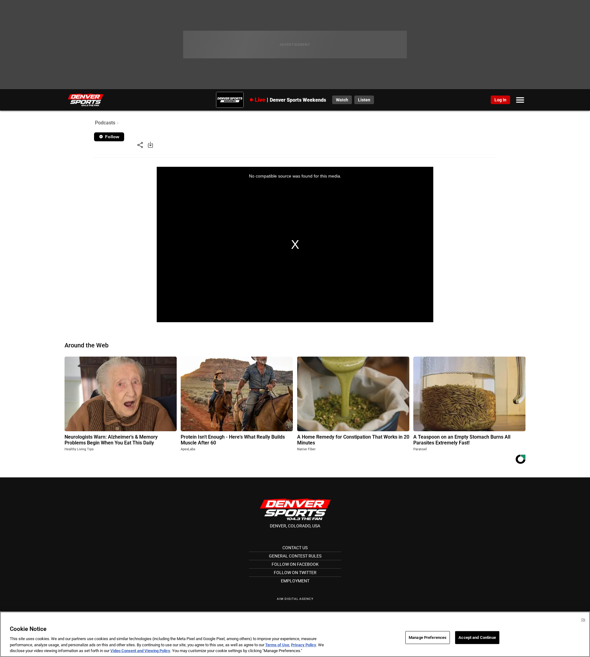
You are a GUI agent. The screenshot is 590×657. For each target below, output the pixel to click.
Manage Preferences (427, 637)
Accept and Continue (477, 637)
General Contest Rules (295, 555)
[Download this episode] (150, 144)
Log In (500, 99)
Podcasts (105, 123)
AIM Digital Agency (295, 598)
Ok (583, 620)
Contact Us (295, 547)
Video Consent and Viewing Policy (140, 650)
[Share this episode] (140, 144)
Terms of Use (277, 645)
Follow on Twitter (295, 572)
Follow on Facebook (295, 564)
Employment (295, 580)
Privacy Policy (303, 645)
